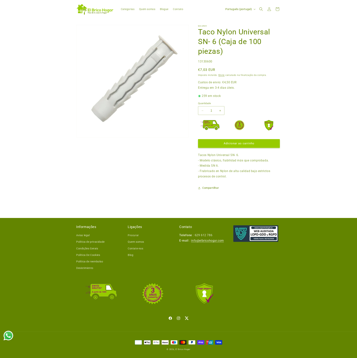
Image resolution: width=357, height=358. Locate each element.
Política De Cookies (88, 254)
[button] (261, 9)
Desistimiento (84, 268)
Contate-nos (135, 248)
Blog (130, 254)
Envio (221, 75)
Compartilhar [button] (210, 187)
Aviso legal (83, 235)
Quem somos (136, 241)
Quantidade (204, 103)
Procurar (133, 235)
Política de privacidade (90, 241)
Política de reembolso (89, 261)
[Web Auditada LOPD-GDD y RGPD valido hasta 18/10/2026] (256, 234)
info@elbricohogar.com (207, 240)
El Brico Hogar (182, 349)
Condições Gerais (87, 248)
